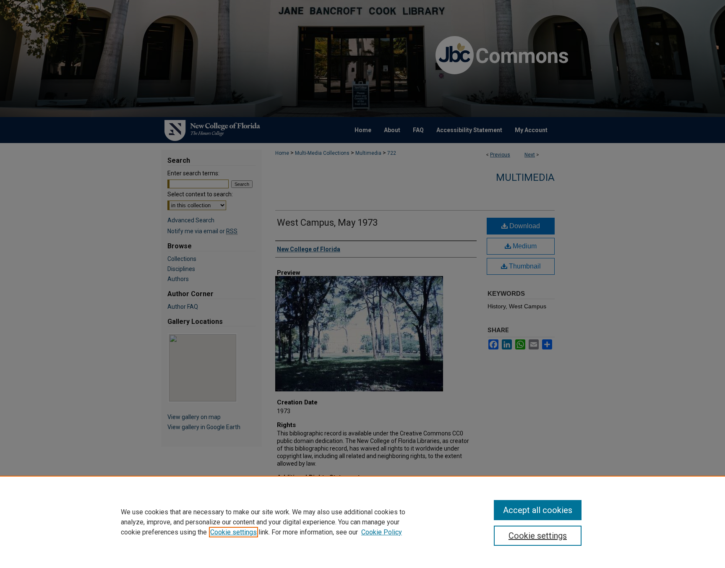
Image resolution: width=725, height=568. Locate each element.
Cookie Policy (381, 532)
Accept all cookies (537, 510)
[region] (362, 522)
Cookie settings (233, 532)
